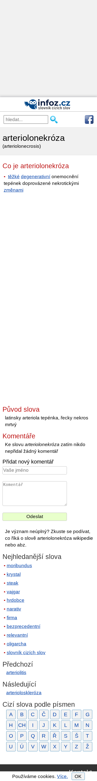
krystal (14, 574)
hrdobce (15, 600)
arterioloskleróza (24, 692)
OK (78, 776)
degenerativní (35, 176)
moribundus (19, 565)
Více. (62, 776)
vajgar (13, 591)
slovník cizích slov (26, 652)
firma (12, 617)
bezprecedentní (23, 626)
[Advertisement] (48, 48)
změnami (13, 190)
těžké (14, 176)
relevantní (17, 635)
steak (12, 583)
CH (22, 725)
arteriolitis (16, 672)
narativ (14, 609)
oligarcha (16, 643)
